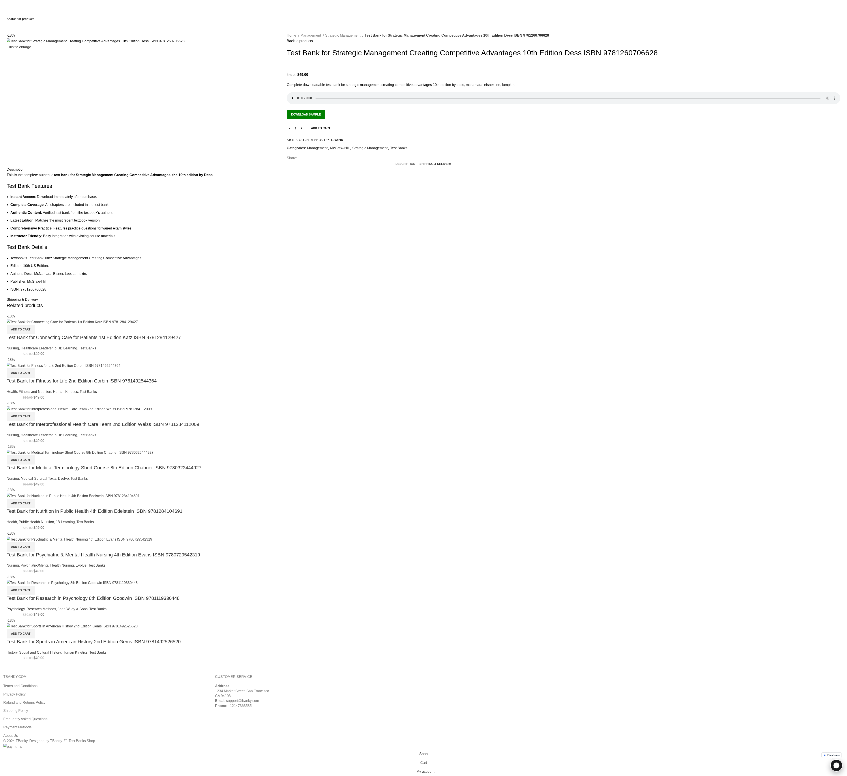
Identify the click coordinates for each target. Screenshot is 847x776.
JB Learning (67, 348)
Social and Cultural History (40, 652)
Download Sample (306, 114)
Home (292, 35)
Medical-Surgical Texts (38, 478)
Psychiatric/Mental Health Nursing (47, 565)
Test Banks (398, 148)
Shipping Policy (15, 711)
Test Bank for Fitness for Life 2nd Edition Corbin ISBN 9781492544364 (82, 381)
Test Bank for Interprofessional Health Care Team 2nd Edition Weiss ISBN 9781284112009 (103, 424)
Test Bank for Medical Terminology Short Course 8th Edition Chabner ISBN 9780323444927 (104, 467)
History (12, 652)
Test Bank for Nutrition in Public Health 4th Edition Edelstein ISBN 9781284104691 (94, 511)
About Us (10, 735)
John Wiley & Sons (73, 609)
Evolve (63, 478)
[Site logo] (19, 8)
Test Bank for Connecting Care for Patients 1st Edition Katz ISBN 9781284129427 (94, 337)
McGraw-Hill (340, 148)
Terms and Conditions (20, 686)
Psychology (16, 609)
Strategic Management (343, 35)
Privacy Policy (14, 694)
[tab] (405, 164)
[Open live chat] (836, 765)
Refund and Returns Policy (24, 702)
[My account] (827, 8)
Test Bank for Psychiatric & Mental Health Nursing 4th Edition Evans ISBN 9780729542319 (103, 555)
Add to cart (320, 128)
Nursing (13, 348)
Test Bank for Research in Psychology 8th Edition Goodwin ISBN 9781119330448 (93, 598)
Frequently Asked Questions (25, 719)
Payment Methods (17, 727)
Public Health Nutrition (36, 522)
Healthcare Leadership (38, 348)
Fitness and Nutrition (35, 392)
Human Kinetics (65, 392)
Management (311, 35)
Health (12, 392)
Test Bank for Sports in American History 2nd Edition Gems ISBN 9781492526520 (94, 641)
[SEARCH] (839, 19)
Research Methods (41, 609)
